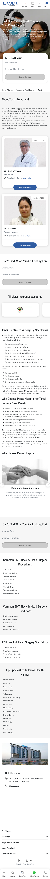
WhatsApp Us (34, 876)
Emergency (24, 6)
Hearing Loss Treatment (10, 629)
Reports (32, 6)
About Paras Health (9, 847)
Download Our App (9, 853)
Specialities (6, 836)
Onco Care (6, 683)
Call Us (45, 876)
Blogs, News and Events (10, 842)
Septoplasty (7, 569)
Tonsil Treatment (30, 90)
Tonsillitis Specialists (9, 647)
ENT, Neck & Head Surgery (11, 711)
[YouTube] (31, 860)
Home (4, 90)
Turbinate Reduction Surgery (12, 657)
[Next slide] (48, 485)
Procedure (19, 90)
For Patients (6, 830)
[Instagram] (27, 860)
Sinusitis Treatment (9, 622)
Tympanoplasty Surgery (10, 590)
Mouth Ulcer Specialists (10, 616)
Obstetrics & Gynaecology (11, 697)
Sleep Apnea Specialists (10, 651)
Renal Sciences (8, 700)
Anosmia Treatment (9, 576)
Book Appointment (25, 187)
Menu (4, 876)
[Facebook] (19, 860)
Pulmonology (7, 721)
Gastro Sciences (8, 690)
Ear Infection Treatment (10, 619)
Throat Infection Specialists (11, 654)
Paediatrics (6, 725)
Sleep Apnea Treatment (10, 573)
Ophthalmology (8, 732)
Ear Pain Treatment (9, 626)
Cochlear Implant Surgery (11, 593)
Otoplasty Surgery (9, 587)
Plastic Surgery (8, 707)
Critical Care (7, 718)
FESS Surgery (7, 583)
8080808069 (14, 785)
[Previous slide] (2, 485)
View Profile (27, 178)
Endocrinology (7, 728)
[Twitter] (23, 861)
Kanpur (10, 90)
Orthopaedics (7, 694)
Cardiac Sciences (8, 679)
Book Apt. (22, 876)
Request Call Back (25, 77)
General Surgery (8, 704)
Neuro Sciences (8, 686)
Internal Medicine (8, 715)
